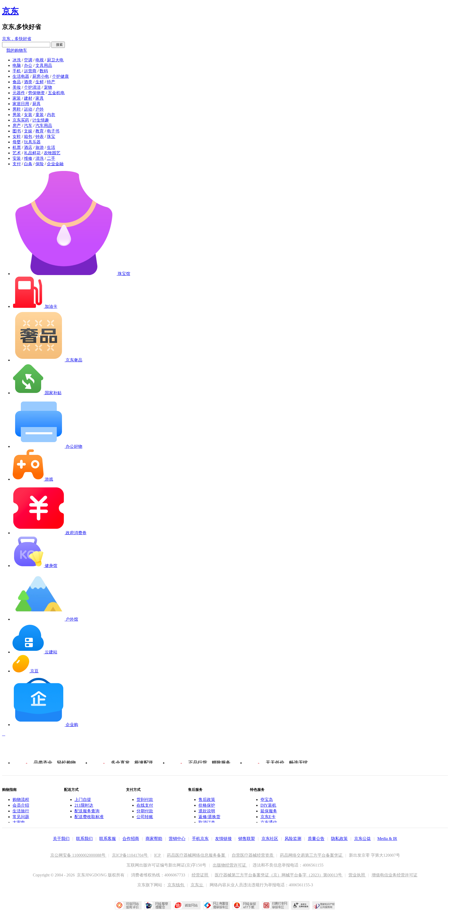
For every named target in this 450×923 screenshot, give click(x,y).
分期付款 (144, 811)
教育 (39, 131)
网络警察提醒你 (157, 905)
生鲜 (39, 82)
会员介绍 (20, 805)
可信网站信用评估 (128, 905)
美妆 (16, 87)
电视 (39, 60)
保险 (39, 164)
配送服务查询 (86, 811)
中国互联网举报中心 (216, 905)
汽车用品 (43, 125)
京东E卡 (268, 816)
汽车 (28, 125)
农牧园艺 (52, 153)
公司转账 (144, 816)
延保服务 (268, 811)
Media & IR (387, 838)
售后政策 (206, 799)
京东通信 (268, 822)
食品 (16, 82)
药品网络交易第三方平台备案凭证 (311, 855)
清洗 (39, 158)
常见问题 (20, 816)
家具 (39, 98)
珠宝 (51, 136)
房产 (16, 125)
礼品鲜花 (32, 153)
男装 (16, 114)
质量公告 (316, 838)
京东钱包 (176, 885)
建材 (28, 98)
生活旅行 (20, 811)
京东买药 (20, 120)
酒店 (28, 147)
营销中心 (177, 838)
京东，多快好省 (16, 38)
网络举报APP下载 (246, 905)
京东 (10, 11)
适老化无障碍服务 (300, 905)
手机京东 (200, 838)
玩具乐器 (32, 142)
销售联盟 (246, 838)
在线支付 (144, 805)
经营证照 (200, 875)
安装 (16, 158)
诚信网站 (187, 905)
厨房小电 (40, 76)
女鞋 (16, 136)
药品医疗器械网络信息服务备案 (196, 855)
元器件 (18, 93)
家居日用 (20, 103)
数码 (44, 71)
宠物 (48, 87)
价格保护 (206, 805)
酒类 (28, 82)
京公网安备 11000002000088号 (78, 855)
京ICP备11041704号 (130, 855)
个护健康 (60, 76)
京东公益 (362, 838)
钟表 (39, 136)
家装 (16, 98)
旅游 (39, 147)
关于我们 (61, 838)
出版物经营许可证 (230, 865)
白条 (28, 164)
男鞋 (16, 109)
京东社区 (269, 838)
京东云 (197, 885)
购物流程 (20, 799)
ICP (157, 855)
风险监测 (293, 838)
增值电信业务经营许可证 (394, 875)
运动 (28, 109)
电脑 (16, 65)
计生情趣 (40, 120)
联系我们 (84, 838)
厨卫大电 (55, 60)
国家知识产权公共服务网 (323, 905)
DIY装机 (268, 805)
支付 (16, 164)
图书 (16, 131)
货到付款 (144, 799)
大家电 (18, 822)
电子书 (53, 131)
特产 (51, 82)
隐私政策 (339, 838)
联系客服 (107, 838)
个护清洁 (32, 87)
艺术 (16, 153)
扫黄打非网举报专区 (275, 905)
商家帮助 (154, 838)
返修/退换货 (209, 816)
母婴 (16, 142)
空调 (28, 60)
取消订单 (206, 822)
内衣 (51, 114)
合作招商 (130, 838)
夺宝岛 (266, 799)
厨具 (36, 103)
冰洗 (16, 60)
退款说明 (206, 811)
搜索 (58, 45)
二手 (51, 158)
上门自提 (82, 799)
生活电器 (20, 76)
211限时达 (83, 805)
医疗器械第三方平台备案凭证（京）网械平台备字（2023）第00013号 (279, 875)
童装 (39, 114)
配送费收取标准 (89, 816)
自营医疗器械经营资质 (253, 855)
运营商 (30, 71)
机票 (16, 147)
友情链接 (223, 838)
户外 (39, 109)
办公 (28, 65)
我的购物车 (16, 50)
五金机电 (56, 93)
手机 (16, 71)
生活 (51, 147)
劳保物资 (36, 93)
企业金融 (55, 164)
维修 (28, 158)
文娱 (28, 131)
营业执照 (357, 875)
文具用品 (43, 65)
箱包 (28, 136)
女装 (28, 114)
